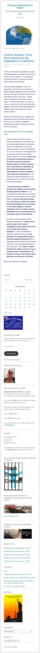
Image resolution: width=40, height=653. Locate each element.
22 (20, 304)
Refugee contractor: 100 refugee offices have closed (19, 578)
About (5, 571)
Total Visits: (7, 647)
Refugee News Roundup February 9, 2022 (16, 551)
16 (24, 301)
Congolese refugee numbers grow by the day (17, 574)
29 (20, 307)
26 (6, 307)
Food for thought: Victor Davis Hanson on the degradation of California (19, 58)
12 (6, 301)
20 (11, 304)
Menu (21, 18)
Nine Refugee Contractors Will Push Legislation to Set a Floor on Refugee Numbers (19, 582)
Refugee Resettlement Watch (20, 6)
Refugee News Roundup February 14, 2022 (17, 548)
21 (15, 304)
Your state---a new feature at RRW (14, 586)
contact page (10, 450)
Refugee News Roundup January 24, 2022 (17, 558)
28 (15, 307)
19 (6, 304)
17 (29, 301)
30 (24, 307)
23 (24, 304)
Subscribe (11, 354)
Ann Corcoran (18, 64)
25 (34, 304)
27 (11, 307)
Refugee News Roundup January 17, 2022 (17, 561)
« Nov (5, 313)
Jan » (10, 313)
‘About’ (11, 414)
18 (34, 301)
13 (11, 301)
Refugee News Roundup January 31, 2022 (17, 554)
